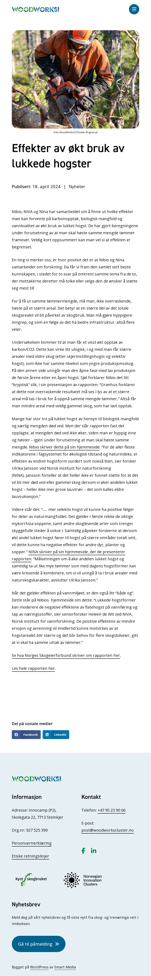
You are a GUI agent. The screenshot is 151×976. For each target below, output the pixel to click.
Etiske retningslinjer (30, 856)
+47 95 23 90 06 (111, 810)
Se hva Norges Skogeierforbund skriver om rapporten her (66, 655)
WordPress (39, 967)
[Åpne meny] (134, 9)
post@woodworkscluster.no (107, 830)
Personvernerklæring (32, 843)
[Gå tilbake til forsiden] (35, 9)
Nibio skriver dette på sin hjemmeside (64, 447)
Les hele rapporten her (33, 668)
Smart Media (65, 967)
